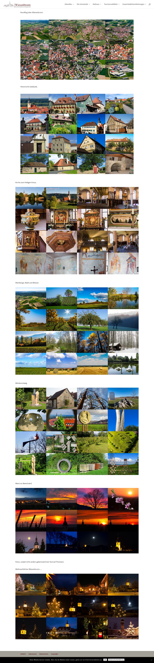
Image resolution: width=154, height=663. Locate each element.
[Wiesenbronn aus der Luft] (34, 80)
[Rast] (92, 475)
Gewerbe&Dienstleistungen (133, 4)
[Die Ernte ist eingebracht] (92, 375)
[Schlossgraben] (123, 375)
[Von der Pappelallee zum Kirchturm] (61, 553)
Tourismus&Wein (111, 4)
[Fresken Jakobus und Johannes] (123, 274)
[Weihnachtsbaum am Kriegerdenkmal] (123, 639)
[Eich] (119, 174)
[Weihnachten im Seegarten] (30, 639)
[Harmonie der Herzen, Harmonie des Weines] (30, 475)
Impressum (33, 654)
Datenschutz (43, 654)
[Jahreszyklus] (61, 475)
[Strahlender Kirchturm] (123, 553)
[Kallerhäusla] (63, 174)
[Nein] (151, 660)
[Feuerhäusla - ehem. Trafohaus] (91, 174)
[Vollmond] (92, 553)
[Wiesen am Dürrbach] (30, 375)
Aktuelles (68, 4)
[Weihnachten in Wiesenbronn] (92, 639)
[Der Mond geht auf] (30, 553)
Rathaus (96, 4)
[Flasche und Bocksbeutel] (123, 475)
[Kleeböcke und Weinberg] (61, 375)
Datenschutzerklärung (116, 660)
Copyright (54, 654)
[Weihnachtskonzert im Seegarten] (61, 639)
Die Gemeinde (82, 4)
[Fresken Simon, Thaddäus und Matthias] (61, 274)
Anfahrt (23, 654)
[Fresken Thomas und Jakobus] (30, 274)
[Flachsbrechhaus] (34, 174)
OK (105, 660)
